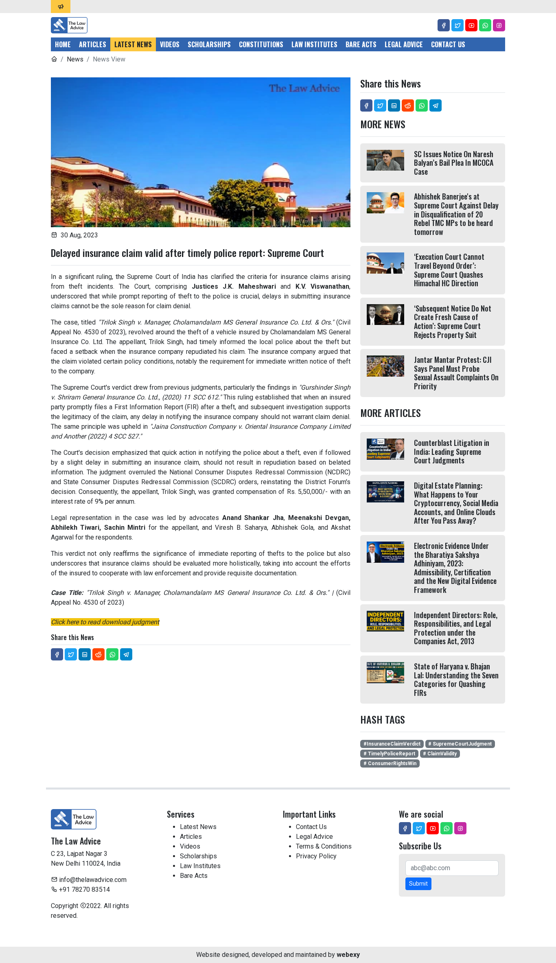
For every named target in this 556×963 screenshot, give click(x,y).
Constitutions (261, 44)
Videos (169, 44)
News (75, 59)
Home (63, 44)
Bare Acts (361, 44)
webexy (348, 955)
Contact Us (448, 44)
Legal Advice (404, 44)
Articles (92, 44)
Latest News (133, 44)
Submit (418, 883)
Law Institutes (314, 44)
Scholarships (209, 44)
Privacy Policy (316, 856)
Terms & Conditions (324, 846)
